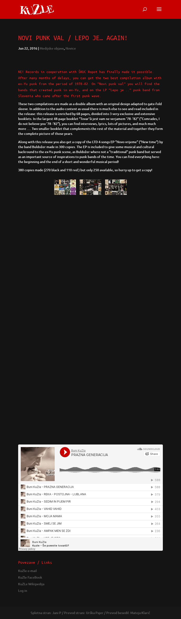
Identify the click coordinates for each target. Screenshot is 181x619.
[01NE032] (65, 194)
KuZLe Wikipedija (31, 584)
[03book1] (116, 194)
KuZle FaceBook (30, 577)
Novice (71, 48)
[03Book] (90, 194)
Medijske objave (52, 48)
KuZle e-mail (27, 570)
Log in (22, 590)
